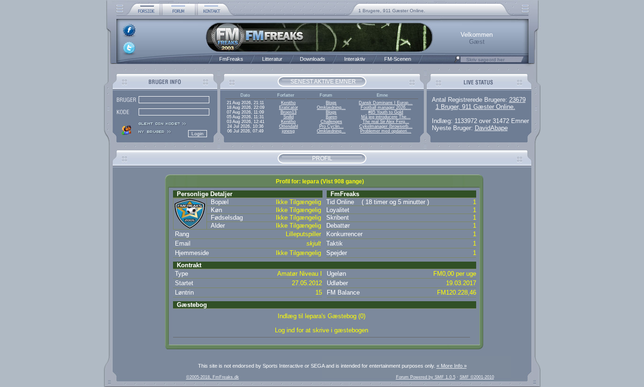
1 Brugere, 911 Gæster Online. (391, 10)
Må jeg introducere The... (386, 117)
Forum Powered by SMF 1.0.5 (425, 377)
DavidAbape (491, 128)
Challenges (331, 121)
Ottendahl (288, 126)
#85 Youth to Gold (385, 112)
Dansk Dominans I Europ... (386, 102)
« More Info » (452, 366)
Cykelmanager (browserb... (386, 126)
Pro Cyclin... (331, 126)
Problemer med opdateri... (385, 131)
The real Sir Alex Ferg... (386, 121)
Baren (331, 117)
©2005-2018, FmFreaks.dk (212, 377)
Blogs (331, 102)
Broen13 (289, 112)
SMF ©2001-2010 (477, 377)
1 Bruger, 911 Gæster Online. (475, 106)
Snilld (288, 117)
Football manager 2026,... (386, 107)
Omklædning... (331, 107)
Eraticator (288, 107)
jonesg (288, 131)
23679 (517, 99)
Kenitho (288, 102)
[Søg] (457, 61)
